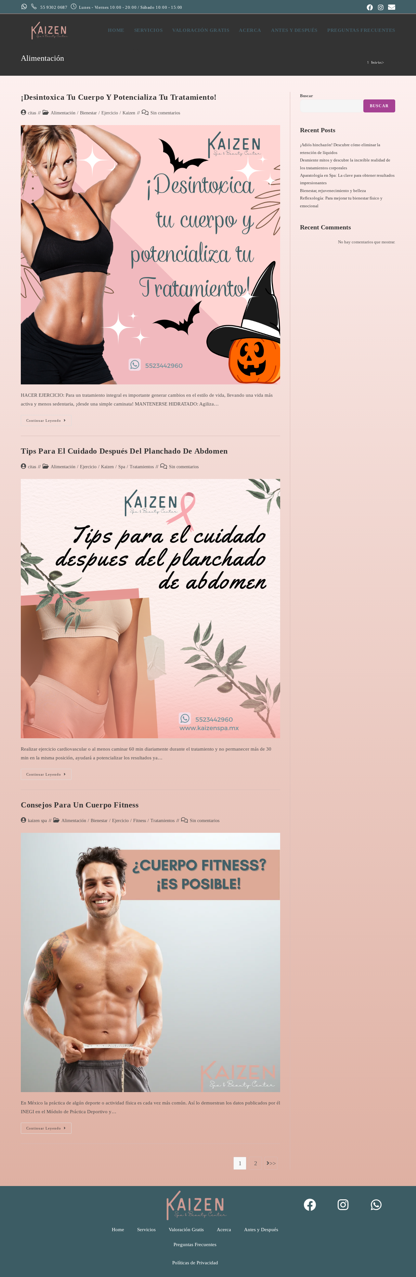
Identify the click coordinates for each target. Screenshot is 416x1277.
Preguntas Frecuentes (195, 1244)
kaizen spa (37, 820)
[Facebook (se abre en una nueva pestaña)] (369, 7)
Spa (121, 466)
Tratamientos (142, 466)
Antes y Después (261, 1229)
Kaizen (129, 112)
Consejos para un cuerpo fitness (80, 805)
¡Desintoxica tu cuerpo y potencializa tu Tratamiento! (119, 97)
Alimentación (63, 112)
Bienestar (88, 112)
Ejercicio (109, 112)
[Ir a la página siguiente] (271, 1163)
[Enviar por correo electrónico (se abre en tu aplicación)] (390, 7)
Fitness (139, 820)
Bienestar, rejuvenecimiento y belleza (333, 190)
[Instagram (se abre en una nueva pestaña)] (380, 7)
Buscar (306, 95)
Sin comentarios (165, 112)
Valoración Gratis (186, 1229)
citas (32, 112)
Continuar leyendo (49, 418)
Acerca (224, 1229)
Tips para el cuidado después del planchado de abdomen (124, 451)
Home (118, 1229)
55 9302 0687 (54, 7)
